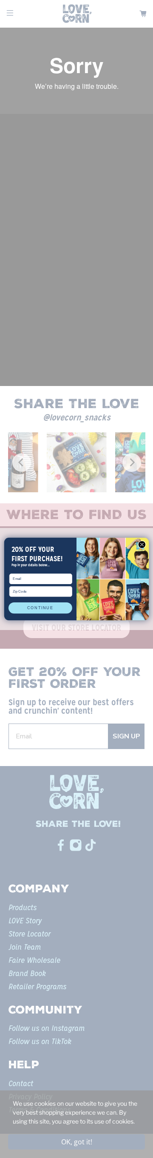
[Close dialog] (141, 544)
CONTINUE (40, 608)
